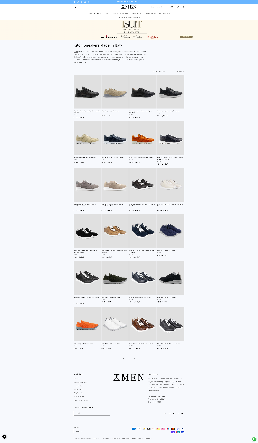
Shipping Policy (79, 393)
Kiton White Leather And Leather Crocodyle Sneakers (170, 205)
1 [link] (123, 359)
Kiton (76, 51)
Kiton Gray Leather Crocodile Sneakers (168, 111)
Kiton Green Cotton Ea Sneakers (110, 297)
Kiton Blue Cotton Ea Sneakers (166, 250)
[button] (76, 7)
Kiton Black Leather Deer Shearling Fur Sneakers (140, 112)
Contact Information (80, 382)
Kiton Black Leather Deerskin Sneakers (168, 344)
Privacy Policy (78, 386)
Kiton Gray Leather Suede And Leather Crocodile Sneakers (85, 205)
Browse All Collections (81, 400)
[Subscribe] (107, 413)
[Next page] (134, 358)
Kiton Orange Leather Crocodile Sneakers (141, 157)
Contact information (137, 438)
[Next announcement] (150, 2)
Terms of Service (79, 396)
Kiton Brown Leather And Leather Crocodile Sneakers (142, 205)
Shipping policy (126, 438)
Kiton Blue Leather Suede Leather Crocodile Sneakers (142, 251)
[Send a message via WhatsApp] (254, 439)
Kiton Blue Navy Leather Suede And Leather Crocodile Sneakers (170, 158)
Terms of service (116, 438)
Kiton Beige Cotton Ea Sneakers (110, 111)
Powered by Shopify (86, 438)
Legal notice (148, 438)
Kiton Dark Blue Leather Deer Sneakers (140, 297)
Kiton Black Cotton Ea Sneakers (166, 297)
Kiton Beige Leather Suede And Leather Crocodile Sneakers (113, 205)
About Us (77, 379)
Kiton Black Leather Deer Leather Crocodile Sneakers (86, 298)
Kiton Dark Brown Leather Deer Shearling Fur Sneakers (87, 112)
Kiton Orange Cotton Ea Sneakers (83, 344)
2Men (79, 438)
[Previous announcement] (107, 2)
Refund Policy (78, 389)
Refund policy (96, 438)
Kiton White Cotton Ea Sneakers (110, 344)
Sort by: (154, 71)
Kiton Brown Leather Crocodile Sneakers (141, 344)
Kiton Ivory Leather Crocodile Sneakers (85, 157)
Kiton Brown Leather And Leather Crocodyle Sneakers (114, 251)
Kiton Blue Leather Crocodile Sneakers (112, 157)
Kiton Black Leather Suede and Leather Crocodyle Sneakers (85, 251)
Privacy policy (106, 438)
